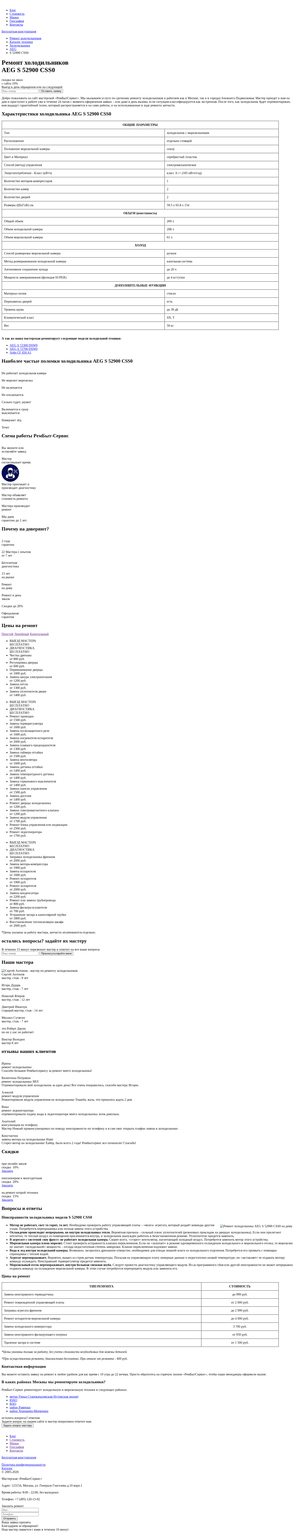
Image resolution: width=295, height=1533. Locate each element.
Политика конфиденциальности (24, 1464)
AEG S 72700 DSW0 (24, 349)
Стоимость (17, 13)
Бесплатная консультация (19, 31)
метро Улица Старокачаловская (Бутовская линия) (44, 1396)
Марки (14, 17)
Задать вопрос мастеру (17, 1425)
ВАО (13, 1404)
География (17, 21)
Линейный (21, 634)
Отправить (9, 1518)
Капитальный (39, 634)
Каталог (7, 1468)
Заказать (7, 1171)
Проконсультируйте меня (56, 953)
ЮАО (13, 1400)
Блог (13, 10)
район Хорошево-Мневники (29, 1411)
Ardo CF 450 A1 (20, 352)
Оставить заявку (51, 91)
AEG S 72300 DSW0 (24, 345)
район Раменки (20, 1407)
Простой (7, 634)
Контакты (16, 24)
